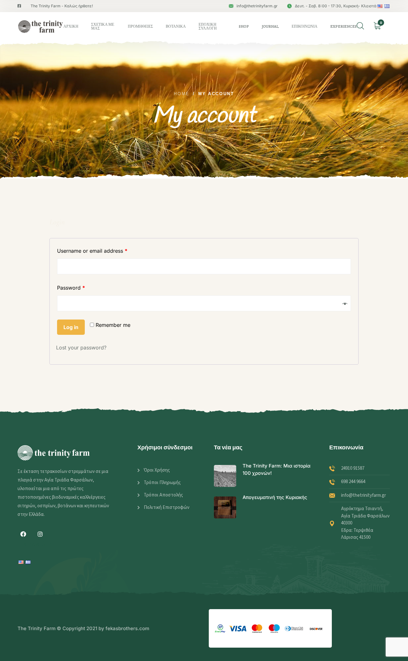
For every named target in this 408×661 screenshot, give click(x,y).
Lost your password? (81, 347)
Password (71, 288)
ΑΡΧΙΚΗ (70, 26)
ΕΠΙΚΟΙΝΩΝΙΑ (304, 26)
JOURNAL (270, 26)
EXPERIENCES (343, 26)
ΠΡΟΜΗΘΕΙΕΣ (140, 26)
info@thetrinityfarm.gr (257, 6)
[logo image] (40, 26)
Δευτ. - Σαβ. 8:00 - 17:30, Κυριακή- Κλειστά (335, 6)
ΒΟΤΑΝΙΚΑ (176, 26)
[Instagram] (40, 534)
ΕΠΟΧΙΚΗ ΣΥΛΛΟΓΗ (208, 26)
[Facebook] (23, 534)
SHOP (244, 26)
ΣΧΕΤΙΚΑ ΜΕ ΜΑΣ (102, 26)
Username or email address (92, 251)
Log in (70, 327)
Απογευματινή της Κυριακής (275, 497)
